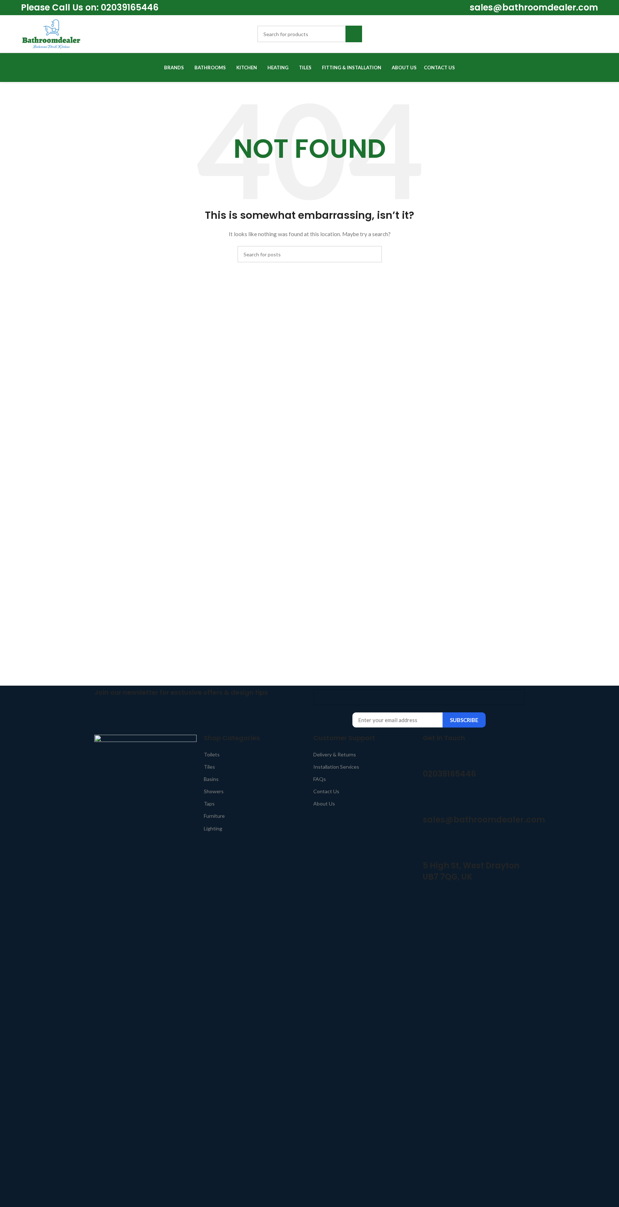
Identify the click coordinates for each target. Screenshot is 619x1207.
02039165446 (129, 7)
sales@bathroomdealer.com (534, 7)
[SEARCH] (353, 34)
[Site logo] (51, 33)
